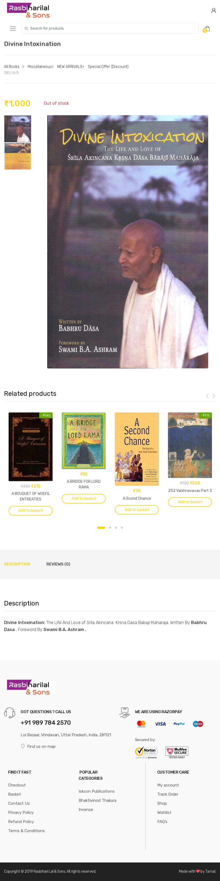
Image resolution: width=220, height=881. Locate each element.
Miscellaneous (40, 66)
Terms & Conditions (26, 830)
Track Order (167, 794)
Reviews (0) (58, 564)
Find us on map (41, 746)
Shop (162, 803)
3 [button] (116, 528)
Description (17, 564)
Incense (86, 809)
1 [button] (101, 528)
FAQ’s (162, 821)
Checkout (17, 785)
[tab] (17, 564)
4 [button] (122, 528)
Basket (14, 794)
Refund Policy (21, 821)
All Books (12, 66)
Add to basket (31, 510)
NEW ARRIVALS (69, 66)
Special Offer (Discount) (108, 66)
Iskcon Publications (97, 791)
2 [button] (110, 528)
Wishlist (164, 812)
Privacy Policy (21, 812)
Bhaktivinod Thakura (97, 800)
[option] (127, 241)
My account (168, 785)
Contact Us (19, 803)
